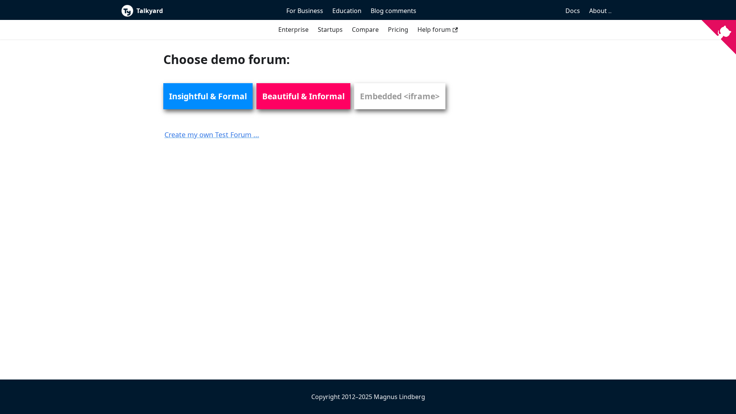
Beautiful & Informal (303, 96)
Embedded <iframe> (400, 96)
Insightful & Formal (208, 96)
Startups (330, 29)
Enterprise (293, 29)
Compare (365, 29)
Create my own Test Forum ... (211, 134)
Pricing (398, 29)
